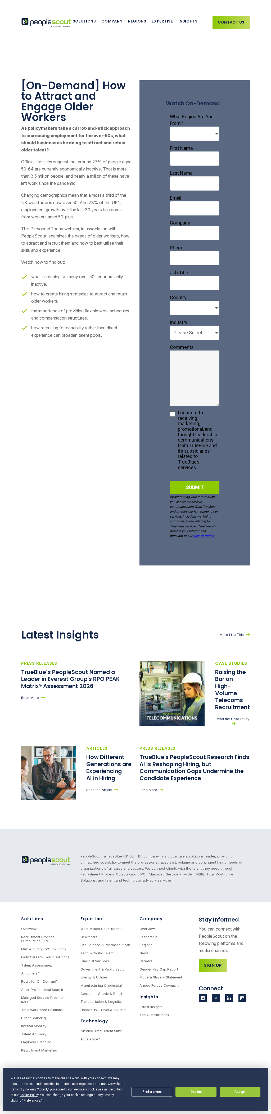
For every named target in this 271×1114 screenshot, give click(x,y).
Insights (188, 21)
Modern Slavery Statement (160, 977)
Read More (30, 698)
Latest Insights (150, 1007)
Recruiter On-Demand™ (39, 981)
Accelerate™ (90, 1039)
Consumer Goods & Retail (101, 994)
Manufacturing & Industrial (101, 985)
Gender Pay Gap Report (158, 969)
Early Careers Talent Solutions (45, 957)
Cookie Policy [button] (29, 1095)
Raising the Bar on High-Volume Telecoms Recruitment (232, 689)
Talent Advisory (33, 1034)
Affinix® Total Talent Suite (101, 1031)
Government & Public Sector (103, 969)
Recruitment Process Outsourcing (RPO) (113, 874)
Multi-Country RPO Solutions (43, 949)
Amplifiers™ (30, 973)
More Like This (232, 635)
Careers (145, 961)
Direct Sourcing (33, 1018)
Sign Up (213, 965)
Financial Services (94, 961)
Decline (196, 1092)
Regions (137, 21)
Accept (240, 1092)
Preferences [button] (32, 1100)
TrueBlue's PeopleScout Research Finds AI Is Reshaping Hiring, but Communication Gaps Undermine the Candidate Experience (194, 767)
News (143, 953)
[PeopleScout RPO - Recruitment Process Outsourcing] (47, 22)
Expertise (162, 21)
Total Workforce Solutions (42, 1010)
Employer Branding (36, 1042)
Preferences (152, 1092)
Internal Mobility (33, 1026)
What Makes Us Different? (101, 929)
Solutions (84, 21)
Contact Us (231, 22)
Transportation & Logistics (101, 1002)
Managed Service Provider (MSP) (176, 874)
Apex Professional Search (42, 990)
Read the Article (99, 790)
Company (112, 21)
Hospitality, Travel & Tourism (103, 1010)
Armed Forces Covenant (159, 985)
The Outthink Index (154, 1015)
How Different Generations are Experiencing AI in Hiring (109, 767)
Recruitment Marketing (39, 1050)
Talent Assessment (36, 965)
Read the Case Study (232, 719)
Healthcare (89, 937)
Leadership (148, 937)
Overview (29, 929)
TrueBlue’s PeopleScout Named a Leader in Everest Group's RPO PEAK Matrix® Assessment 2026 (70, 679)
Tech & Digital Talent (97, 953)
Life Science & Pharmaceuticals (105, 945)
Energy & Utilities (94, 977)
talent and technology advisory (131, 880)
